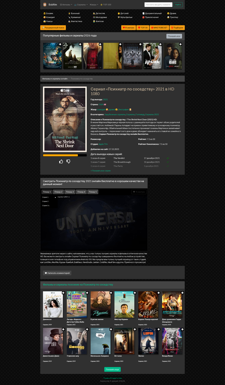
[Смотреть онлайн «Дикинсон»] (53, 304)
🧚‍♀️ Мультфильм (125, 17)
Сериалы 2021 (152, 114)
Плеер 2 (58, 192)
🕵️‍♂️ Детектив (99, 13)
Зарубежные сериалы (115, 114)
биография (123, 109)
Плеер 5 (93, 192)
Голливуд (140, 114)
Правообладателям (112, 378)
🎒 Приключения (150, 17)
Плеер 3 (70, 192)
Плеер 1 (47, 192)
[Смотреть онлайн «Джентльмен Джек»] (53, 341)
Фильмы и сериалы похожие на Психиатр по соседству (78, 284)
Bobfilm (53, 4)
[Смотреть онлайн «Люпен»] (148, 341)
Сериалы (130, 114)
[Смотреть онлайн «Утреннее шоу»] (77, 341)
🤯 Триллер (172, 17)
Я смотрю (140, 192)
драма (112, 109)
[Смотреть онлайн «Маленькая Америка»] (101, 341)
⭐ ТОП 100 (105, 4)
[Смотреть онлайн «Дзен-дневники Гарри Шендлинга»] (172, 304)
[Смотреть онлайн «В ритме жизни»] (101, 304)
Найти (178, 4)
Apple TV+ (103, 144)
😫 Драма (171, 13)
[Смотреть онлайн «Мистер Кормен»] (124, 304)
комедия (101, 109)
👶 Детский (123, 13)
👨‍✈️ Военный (74, 13)
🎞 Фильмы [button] (65, 4)
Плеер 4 (81, 192)
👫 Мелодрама (100, 17)
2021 (105, 99)
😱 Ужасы (47, 21)
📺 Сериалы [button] (80, 4)
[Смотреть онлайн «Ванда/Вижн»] (172, 341)
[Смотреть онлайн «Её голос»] (124, 341)
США (101, 104)
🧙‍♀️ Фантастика (75, 21)
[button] (101, 170)
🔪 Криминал (74, 17)
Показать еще (112, 369)
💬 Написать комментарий (57, 273)
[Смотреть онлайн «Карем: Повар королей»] (148, 304)
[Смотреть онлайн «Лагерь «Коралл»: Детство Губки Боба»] (77, 304)
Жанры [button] (93, 4)
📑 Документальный (151, 13)
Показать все (174, 36)
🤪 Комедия (49, 17)
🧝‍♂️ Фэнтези (98, 21)
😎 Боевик (48, 13)
